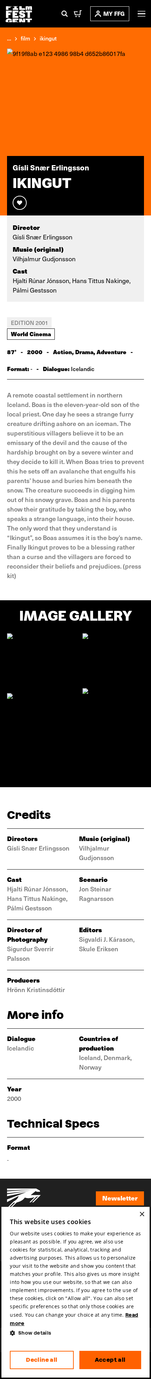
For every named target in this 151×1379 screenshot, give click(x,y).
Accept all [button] (110, 1359)
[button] (75, 1333)
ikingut (48, 38)
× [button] (141, 1214)
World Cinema (31, 334)
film (25, 38)
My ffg (114, 14)
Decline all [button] (41, 1359)
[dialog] (75, 1292)
